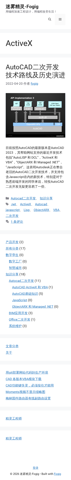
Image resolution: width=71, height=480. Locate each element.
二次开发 (12, 216)
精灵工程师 (14, 418)
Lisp (27, 210)
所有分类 (12, 248)
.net (13, 204)
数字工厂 (15, 261)
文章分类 (12, 346)
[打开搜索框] (49, 19)
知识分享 (46, 198)
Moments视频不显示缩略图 (25, 392)
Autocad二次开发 (23, 198)
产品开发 (12, 242)
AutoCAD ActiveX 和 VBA (30, 287)
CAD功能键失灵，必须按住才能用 (30, 385)
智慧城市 (15, 268)
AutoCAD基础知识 (25, 294)
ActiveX (25, 204)
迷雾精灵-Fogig (22, 6)
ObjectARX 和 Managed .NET (32, 306)
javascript (13, 210)
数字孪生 (12, 255)
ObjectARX (41, 210)
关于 (9, 352)
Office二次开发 (19, 319)
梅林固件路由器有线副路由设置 (28, 398)
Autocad (41, 204)
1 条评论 (17, 222)
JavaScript (19, 300)
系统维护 (15, 326)
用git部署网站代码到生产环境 (27, 372)
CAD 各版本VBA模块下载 (23, 379)
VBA (56, 210)
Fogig (57, 474)
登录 (35, 468)
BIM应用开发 (18, 313)
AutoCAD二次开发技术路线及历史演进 (35, 71)
